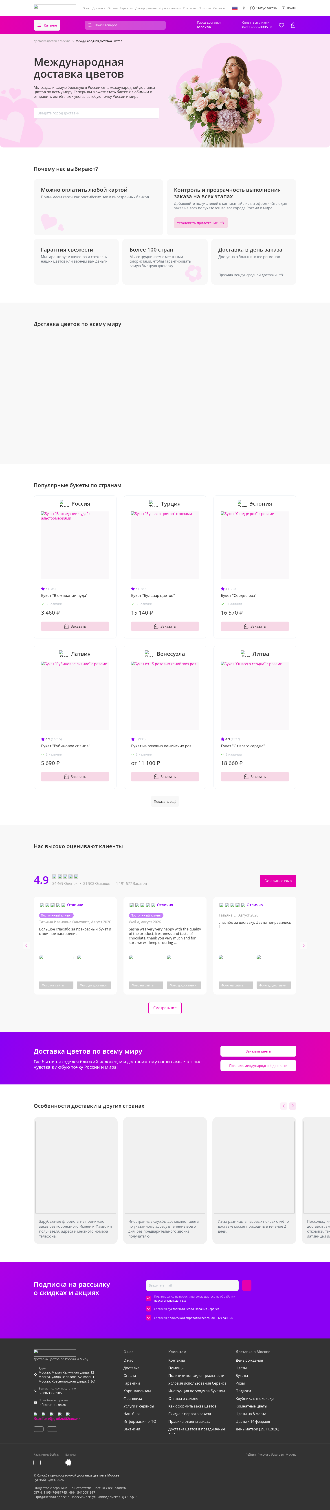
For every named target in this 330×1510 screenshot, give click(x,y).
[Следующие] (292, 1106)
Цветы (241, 1367)
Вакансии (131, 1429)
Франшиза (132, 1398)
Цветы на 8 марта (251, 1413)
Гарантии (126, 8)
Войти (291, 8)
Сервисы (219, 8)
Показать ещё (165, 801)
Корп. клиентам (170, 8)
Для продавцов (145, 8)
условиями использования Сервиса (194, 1309)
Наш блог (131, 1413)
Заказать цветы (258, 1051)
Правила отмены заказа (189, 1421)
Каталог (50, 25)
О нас (86, 8)
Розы (240, 1383)
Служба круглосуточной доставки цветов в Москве (78, 1475)
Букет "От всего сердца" (243, 745)
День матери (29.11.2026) (257, 1429)
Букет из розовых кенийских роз (161, 745)
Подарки (243, 1390)
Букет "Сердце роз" (238, 595)
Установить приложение (197, 223)
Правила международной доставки (247, 274)
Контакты (189, 8)
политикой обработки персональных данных (201, 1318)
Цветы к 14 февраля (253, 1421)
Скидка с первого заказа (189, 1413)
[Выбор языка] (235, 8)
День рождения (249, 1360)
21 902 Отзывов (96, 883)
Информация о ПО (139, 1421)
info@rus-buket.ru (52, 1405)
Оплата (113, 8)
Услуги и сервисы (138, 1406)
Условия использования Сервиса (197, 1383)
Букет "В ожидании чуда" (64, 595)
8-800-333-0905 (50, 1393)
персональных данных (170, 1300)
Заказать (78, 626)
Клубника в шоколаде (255, 1398)
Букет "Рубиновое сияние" (65, 745)
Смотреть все (165, 1007)
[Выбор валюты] (243, 8)
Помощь (205, 8)
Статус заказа (266, 8)
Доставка (98, 8)
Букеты (242, 1375)
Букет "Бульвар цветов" (153, 595)
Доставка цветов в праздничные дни (196, 1431)
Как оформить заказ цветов (192, 1406)
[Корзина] (293, 25)
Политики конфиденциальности (196, 1375)
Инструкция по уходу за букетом (196, 1390)
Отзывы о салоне (183, 1398)
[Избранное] (281, 25)
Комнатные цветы (251, 1406)
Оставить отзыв (278, 880)
